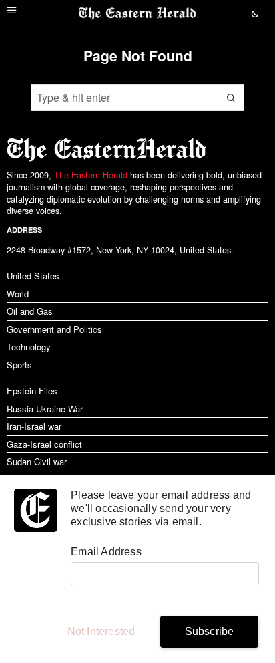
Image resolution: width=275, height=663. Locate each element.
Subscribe (209, 631)
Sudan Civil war (37, 461)
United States (33, 275)
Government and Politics (54, 329)
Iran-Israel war (34, 426)
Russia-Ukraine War (45, 408)
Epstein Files (32, 390)
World (18, 293)
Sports (19, 364)
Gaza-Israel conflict (44, 444)
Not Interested (101, 631)
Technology (29, 346)
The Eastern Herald (90, 175)
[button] (231, 97)
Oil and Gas (30, 311)
